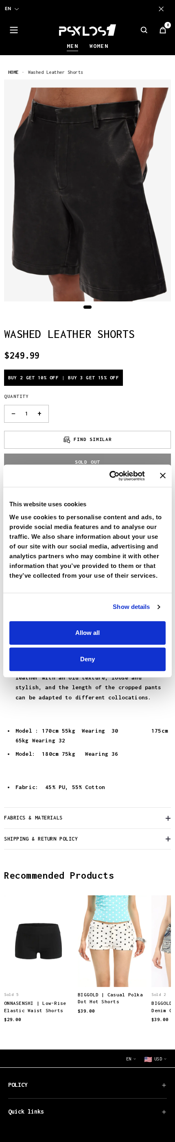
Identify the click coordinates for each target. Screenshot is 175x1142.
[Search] (144, 30)
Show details (131, 606)
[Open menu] (14, 30)
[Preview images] (38, 972)
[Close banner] (163, 476)
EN (8, 8)
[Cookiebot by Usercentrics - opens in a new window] (110, 476)
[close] (163, 9)
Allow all (87, 632)
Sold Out (87, 462)
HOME (13, 72)
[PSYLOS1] (87, 30)
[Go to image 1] (87, 307)
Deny (87, 659)
